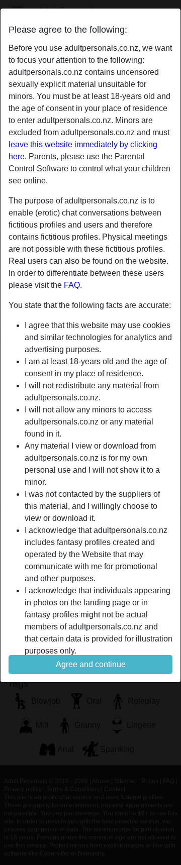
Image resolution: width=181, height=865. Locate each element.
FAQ (72, 285)
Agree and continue (91, 664)
